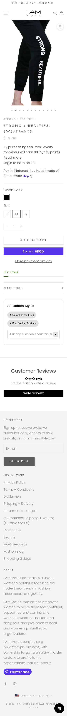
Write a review (33, 393)
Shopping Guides (17, 558)
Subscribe (19, 461)
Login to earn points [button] (19, 163)
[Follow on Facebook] (5, 684)
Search (9, 537)
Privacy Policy (14, 482)
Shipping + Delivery (18, 503)
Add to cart (33, 240)
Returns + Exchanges (20, 510)
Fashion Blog (14, 551)
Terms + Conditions (19, 489)
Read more (13, 157)
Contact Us (13, 530)
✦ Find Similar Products (22, 323)
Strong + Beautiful (19, 119)
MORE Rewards (15, 544)
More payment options (33, 261)
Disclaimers (13, 496)
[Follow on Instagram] (14, 684)
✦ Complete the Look (21, 314)
